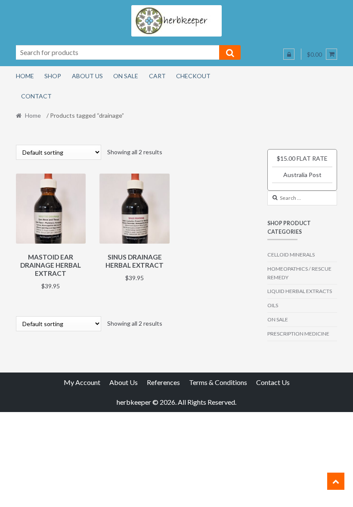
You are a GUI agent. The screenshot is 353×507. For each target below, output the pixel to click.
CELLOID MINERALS (291, 254)
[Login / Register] (288, 54)
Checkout (193, 75)
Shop (52, 75)
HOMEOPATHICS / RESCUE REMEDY (299, 273)
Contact (36, 96)
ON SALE (277, 319)
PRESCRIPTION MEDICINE (298, 333)
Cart (157, 75)
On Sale (125, 75)
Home (25, 75)
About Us (87, 75)
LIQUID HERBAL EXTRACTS (299, 291)
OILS (272, 305)
